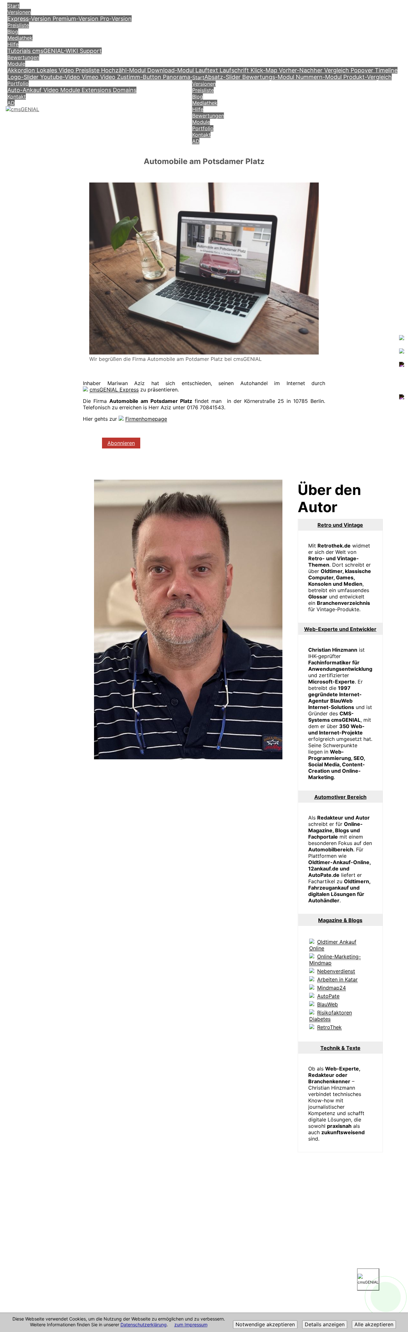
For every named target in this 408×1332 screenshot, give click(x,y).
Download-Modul (171, 70)
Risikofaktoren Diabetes (330, 1015)
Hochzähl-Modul (124, 70)
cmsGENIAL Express (114, 389)
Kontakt (16, 96)
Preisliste (18, 25)
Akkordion (22, 70)
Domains (124, 90)
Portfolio (18, 83)
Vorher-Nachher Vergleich (315, 70)
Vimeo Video (99, 77)
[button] (340, 525)
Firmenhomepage (146, 419)
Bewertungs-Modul (269, 77)
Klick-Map (265, 70)
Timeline (386, 70)
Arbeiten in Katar (337, 979)
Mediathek (20, 38)
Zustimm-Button (140, 77)
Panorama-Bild (183, 77)
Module (16, 64)
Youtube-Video (61, 77)
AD (11, 103)
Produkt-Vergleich (367, 77)
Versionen (19, 12)
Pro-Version (116, 18)
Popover (363, 70)
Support (91, 50)
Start (13, 6)
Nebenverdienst (336, 971)
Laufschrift (235, 70)
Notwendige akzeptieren (265, 1324)
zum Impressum (191, 1325)
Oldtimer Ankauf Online (332, 945)
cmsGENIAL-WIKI (56, 50)
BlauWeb (327, 1004)
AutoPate (328, 996)
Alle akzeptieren (373, 1324)
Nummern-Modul (319, 77)
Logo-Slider (23, 77)
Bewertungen (23, 57)
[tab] (340, 525)
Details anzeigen (325, 1324)
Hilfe (12, 44)
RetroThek (329, 1027)
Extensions (97, 90)
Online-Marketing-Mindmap (335, 959)
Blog (12, 31)
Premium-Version (76, 18)
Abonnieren (121, 443)
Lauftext (207, 70)
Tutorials (19, 50)
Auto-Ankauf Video (33, 90)
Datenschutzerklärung (143, 1325)
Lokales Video (56, 70)
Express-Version (30, 18)
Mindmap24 (331, 988)
